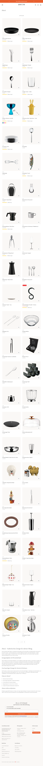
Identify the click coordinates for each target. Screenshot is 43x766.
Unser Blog (17, 747)
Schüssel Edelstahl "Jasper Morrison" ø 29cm (10, 457)
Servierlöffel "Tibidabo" (6, 91)
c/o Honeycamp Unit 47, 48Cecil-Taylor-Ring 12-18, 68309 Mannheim (6, 729)
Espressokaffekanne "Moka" (7, 558)
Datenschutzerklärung (5, 751)
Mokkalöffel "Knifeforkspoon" (7, 381)
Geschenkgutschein (18, 751)
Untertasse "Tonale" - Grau (7, 304)
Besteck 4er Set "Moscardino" (27, 199)
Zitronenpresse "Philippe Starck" (8, 253)
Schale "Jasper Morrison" (6, 38)
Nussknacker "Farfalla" (26, 635)
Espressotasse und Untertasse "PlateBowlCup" (30, 226)
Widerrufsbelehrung (5, 753)
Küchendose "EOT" (5, 146)
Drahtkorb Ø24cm (25, 331)
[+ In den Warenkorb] (19, 34)
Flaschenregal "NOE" (26, 381)
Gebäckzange (4, 173)
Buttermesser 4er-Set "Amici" (27, 507)
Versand (3, 755)
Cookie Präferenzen (5, 745)
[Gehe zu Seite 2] (24, 642)
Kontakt (33, 728)
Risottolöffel (24, 146)
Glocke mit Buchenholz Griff (27, 432)
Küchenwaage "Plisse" (6, 432)
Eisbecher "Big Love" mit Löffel (7, 118)
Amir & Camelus (25, 482)
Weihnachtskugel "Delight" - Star (8, 584)
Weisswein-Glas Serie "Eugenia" (27, 584)
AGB (2, 747)
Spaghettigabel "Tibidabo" (26, 65)
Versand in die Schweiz (5, 757)
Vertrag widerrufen (36, 732)
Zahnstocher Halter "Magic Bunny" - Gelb (29, 118)
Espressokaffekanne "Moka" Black (8, 226)
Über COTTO (17, 749)
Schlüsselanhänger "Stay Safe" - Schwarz (29, 304)
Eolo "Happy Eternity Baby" (7, 507)
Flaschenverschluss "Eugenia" (27, 457)
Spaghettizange (5, 65)
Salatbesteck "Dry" (5, 331)
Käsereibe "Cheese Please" (7, 199)
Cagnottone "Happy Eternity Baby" (8, 482)
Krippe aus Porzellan (6, 635)
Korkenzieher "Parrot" (26, 173)
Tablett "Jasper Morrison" (26, 38)
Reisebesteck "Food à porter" (27, 279)
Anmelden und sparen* (21, 713)
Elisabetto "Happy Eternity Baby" (28, 558)
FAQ (33, 730)
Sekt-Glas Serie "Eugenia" (26, 253)
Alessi (3, 37)
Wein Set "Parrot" (25, 356)
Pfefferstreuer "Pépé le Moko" (7, 279)
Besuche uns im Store (18, 745)
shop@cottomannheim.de (6, 734)
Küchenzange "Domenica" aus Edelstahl (9, 356)
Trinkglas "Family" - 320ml (27, 91)
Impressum (3, 749)
